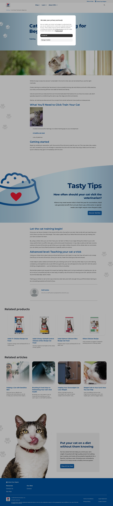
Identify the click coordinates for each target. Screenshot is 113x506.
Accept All (44, 35)
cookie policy (59, 31)
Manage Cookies (45, 40)
